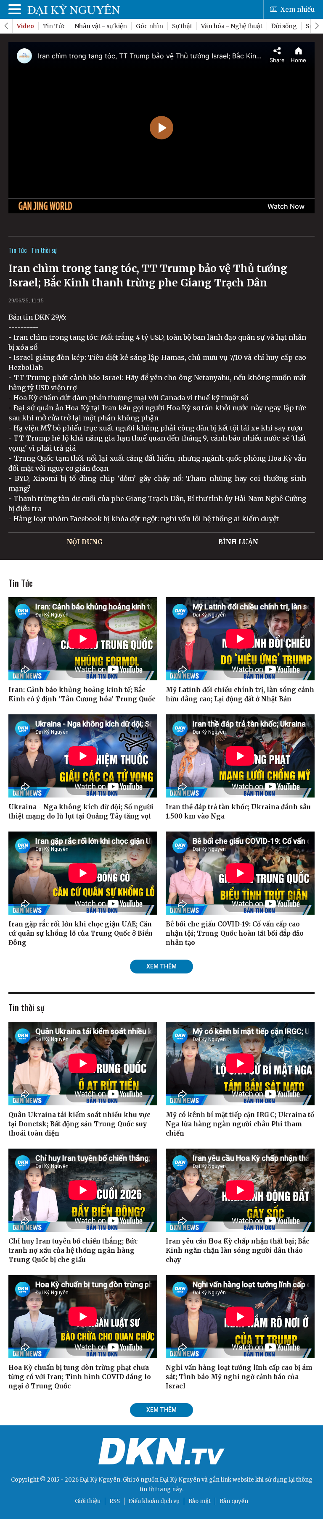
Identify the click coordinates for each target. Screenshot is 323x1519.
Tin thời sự (44, 249)
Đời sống (284, 26)
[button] (316, 26)
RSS (114, 1501)
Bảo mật (199, 1501)
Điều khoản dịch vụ (154, 1501)
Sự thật (182, 26)
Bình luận (238, 542)
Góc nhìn (149, 26)
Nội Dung (85, 542)
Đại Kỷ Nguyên (180, 1479)
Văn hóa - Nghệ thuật (231, 26)
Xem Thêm (161, 966)
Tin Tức (54, 26)
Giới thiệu (88, 1501)
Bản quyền (234, 1501)
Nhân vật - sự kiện (100, 26)
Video (25, 26)
